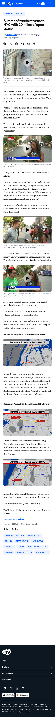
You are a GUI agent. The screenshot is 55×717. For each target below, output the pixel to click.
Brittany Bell (11, 34)
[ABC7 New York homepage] (10, 4)
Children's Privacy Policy (38, 704)
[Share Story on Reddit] (16, 44)
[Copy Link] (34, 44)
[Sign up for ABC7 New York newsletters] (23, 688)
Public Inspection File (9, 709)
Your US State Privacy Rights (11, 707)
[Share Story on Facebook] (5, 44)
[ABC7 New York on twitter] (11, 688)
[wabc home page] (6, 652)
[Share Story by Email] (28, 44)
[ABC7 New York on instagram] (17, 688)
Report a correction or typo (13, 519)
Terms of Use (28, 707)
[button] (3, 3)
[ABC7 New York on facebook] (4, 688)
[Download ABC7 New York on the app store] (8, 695)
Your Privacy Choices (21, 704)
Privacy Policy (7, 704)
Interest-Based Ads (40, 707)
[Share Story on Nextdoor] (22, 44)
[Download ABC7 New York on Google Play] (22, 695)
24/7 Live (19, 3)
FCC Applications (25, 709)
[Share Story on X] (10, 44)
